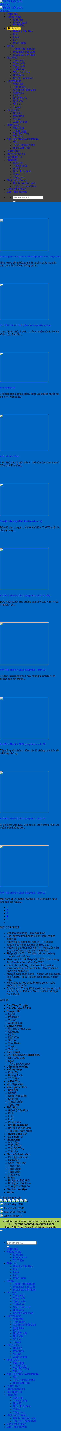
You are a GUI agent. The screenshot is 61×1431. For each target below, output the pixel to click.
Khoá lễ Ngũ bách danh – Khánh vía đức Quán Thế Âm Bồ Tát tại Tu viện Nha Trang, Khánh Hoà (34, 977)
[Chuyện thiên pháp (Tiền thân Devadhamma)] (24, 514)
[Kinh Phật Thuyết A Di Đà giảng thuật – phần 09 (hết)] (24, 589)
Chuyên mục (14, 81)
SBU (16, 142)
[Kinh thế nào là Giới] (24, 450)
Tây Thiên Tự (14, 157)
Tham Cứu (13, 124)
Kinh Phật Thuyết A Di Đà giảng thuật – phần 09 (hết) (25, 595)
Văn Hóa (18, 84)
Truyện (17, 107)
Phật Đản (18, 116)
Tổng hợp (18, 177)
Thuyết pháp (20, 165)
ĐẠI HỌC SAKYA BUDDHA (23, 139)
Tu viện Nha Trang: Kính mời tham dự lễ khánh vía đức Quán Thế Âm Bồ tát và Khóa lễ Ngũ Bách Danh (34, 991)
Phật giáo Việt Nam (24, 54)
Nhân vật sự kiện (16, 189)
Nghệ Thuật (20, 98)
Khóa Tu (18, 19)
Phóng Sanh (20, 22)
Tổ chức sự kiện (17, 1189)
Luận (16, 37)
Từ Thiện (18, 25)
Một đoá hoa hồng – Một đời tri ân (26, 933)
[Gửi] (14, 201)
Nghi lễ (17, 168)
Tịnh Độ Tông (21, 133)
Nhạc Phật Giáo (22, 171)
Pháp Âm (12, 159)
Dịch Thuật (13, 1052)
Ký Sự (16, 95)
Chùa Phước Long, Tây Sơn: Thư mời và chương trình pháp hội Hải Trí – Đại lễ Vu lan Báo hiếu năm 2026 (32, 968)
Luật (15, 40)
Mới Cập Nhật (15, 1084)
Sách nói (18, 162)
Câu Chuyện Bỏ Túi (19, 1008)
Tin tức (10, 46)
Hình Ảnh (18, 75)
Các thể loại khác (23, 78)
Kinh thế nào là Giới (9, 456)
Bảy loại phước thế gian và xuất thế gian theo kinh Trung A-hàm (30, 256)
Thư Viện (12, 57)
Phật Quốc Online (17, 180)
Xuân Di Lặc (20, 121)
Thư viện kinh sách (18, 1154)
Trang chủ (12, 13)
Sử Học (17, 104)
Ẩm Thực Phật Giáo (24, 89)
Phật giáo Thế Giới (24, 51)
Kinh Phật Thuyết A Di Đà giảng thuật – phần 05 (22, 893)
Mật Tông (18, 127)
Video (16, 174)
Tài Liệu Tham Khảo (25, 186)
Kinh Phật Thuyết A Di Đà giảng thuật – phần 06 (22, 818)
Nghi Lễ (17, 113)
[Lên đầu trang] (1, 1230)
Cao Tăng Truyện (17, 192)
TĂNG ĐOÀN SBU (24, 145)
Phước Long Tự (16, 154)
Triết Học (18, 136)
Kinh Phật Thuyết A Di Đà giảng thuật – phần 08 (22, 670)
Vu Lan (17, 119)
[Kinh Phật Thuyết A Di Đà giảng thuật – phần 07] (24, 737)
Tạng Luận (19, 66)
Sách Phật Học (21, 72)
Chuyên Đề (13, 110)
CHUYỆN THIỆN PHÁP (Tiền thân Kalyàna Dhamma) (25, 325)
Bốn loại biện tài (7, 387)
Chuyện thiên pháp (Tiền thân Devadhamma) (21, 521)
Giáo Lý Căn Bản (23, 31)
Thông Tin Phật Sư (24, 49)
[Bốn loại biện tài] (24, 381)
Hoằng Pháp (14, 16)
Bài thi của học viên (24, 183)
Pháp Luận (19, 43)
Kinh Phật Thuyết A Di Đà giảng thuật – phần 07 (22, 744)
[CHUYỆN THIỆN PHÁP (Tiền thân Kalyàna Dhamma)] (24, 319)
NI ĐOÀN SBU (21, 148)
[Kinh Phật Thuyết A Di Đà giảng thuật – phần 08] (24, 663)
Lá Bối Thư (13, 151)
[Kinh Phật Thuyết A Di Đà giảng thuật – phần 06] (24, 812)
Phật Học (13, 28)
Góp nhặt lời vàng (17, 1066)
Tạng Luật (19, 63)
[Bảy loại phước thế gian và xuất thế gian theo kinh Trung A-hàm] (24, 250)
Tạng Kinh (19, 60)
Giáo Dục (18, 92)
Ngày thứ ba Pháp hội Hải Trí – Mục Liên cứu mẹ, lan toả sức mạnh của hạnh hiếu (33, 949)
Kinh (15, 34)
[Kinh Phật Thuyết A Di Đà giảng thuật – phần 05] (24, 886)
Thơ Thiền (19, 86)
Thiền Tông (19, 130)
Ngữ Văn (18, 101)
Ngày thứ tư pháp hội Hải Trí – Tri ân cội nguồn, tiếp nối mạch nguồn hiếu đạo (30, 943)
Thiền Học (19, 69)
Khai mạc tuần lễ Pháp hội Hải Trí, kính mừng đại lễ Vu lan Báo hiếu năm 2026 (33, 961)
